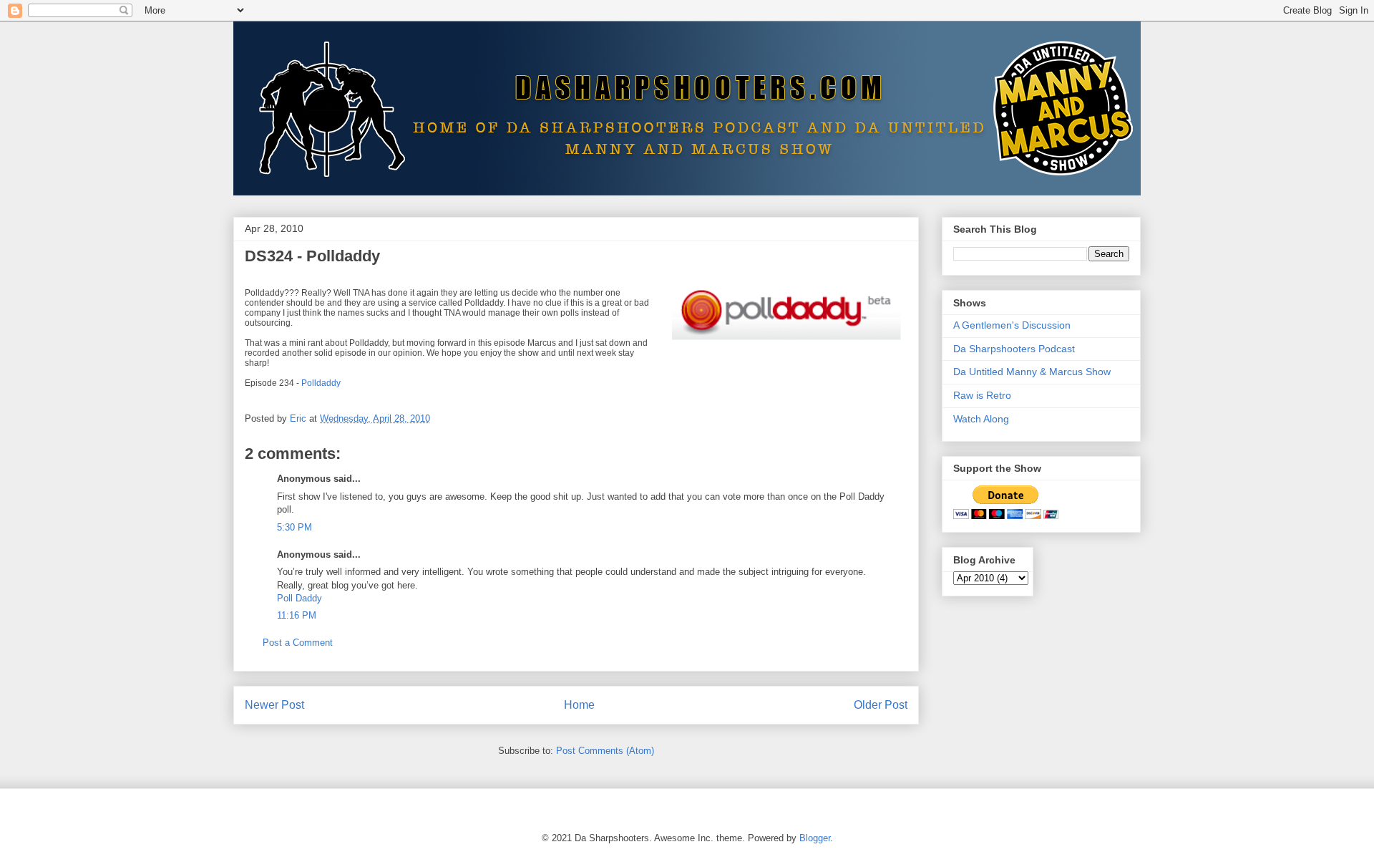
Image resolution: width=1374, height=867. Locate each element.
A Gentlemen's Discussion (1012, 325)
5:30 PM (294, 527)
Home (579, 705)
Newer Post (274, 705)
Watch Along (981, 419)
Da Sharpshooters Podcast (1014, 348)
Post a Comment (298, 642)
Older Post (880, 705)
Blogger (814, 838)
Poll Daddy (299, 598)
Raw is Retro (982, 395)
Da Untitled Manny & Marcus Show (1032, 371)
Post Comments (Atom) (605, 750)
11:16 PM (296, 615)
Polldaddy (321, 383)
